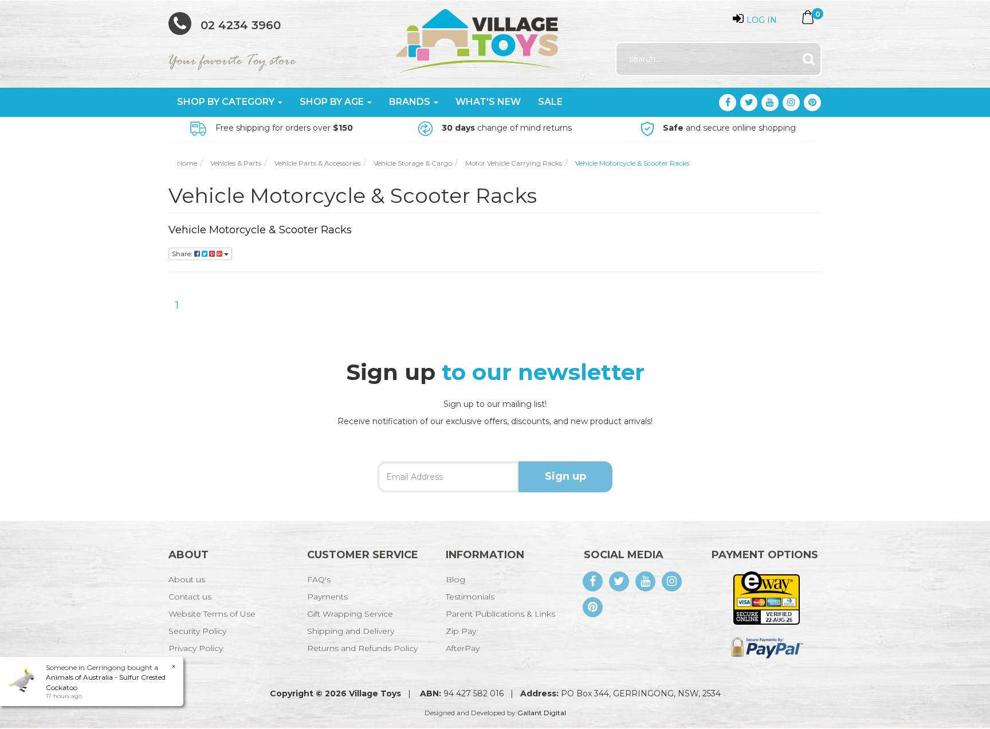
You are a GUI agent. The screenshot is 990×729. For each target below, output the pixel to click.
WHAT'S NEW (488, 101)
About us (186, 579)
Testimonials (470, 596)
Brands (411, 101)
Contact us (189, 596)
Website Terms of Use (212, 614)
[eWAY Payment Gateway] (766, 597)
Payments (327, 596)
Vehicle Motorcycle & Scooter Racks (260, 230)
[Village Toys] (478, 37)
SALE (550, 101)
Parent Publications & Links (500, 614)
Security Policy (197, 631)
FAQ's (319, 579)
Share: (183, 253)
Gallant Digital (541, 712)
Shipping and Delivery (350, 631)
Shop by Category (227, 101)
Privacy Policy (195, 648)
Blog (455, 579)
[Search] (809, 59)
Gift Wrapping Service (350, 614)
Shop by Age (333, 101)
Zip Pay (461, 631)
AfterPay (463, 648)
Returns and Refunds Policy (362, 648)
